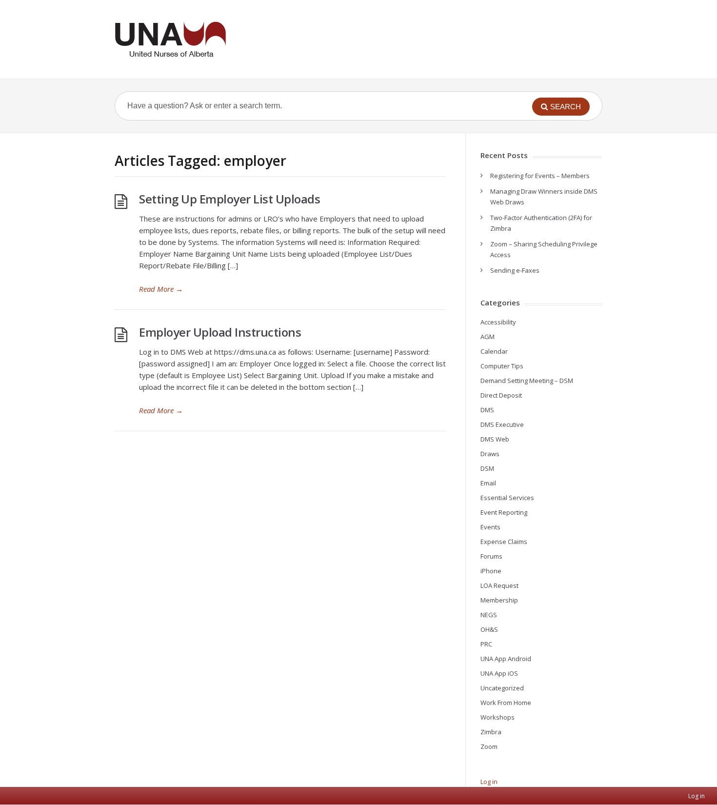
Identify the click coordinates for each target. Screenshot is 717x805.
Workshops (497, 717)
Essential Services (507, 497)
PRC (486, 644)
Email (488, 483)
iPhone (490, 570)
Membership (499, 600)
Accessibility (498, 322)
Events (490, 527)
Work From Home (505, 702)
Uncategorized (502, 688)
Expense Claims (503, 541)
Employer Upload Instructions (220, 332)
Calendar (494, 351)
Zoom (489, 746)
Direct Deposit (501, 395)
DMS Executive (502, 424)
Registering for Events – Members (540, 175)
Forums (491, 556)
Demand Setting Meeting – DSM (526, 380)
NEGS (488, 614)
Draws (489, 453)
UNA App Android (505, 658)
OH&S (489, 629)
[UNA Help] (170, 39)
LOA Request (499, 585)
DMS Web (494, 439)
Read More (161, 289)
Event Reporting (503, 512)
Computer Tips (501, 366)
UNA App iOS (499, 673)
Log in (489, 781)
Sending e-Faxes (514, 270)
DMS (487, 409)
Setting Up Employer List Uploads (229, 199)
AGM (487, 336)
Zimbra (490, 731)
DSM (487, 468)
